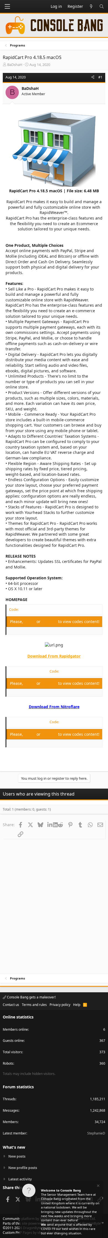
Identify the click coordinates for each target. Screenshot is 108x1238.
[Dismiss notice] (98, 1186)
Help (76, 1004)
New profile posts (22, 1167)
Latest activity (20, 1179)
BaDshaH (14, 64)
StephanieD (96, 1133)
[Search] (101, 6)
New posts (16, 1156)
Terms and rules (34, 1004)
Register (50, 621)
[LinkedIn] (50, 824)
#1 (100, 77)
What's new (14, 1147)
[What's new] (91, 6)
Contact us (11, 1004)
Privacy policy (60, 1004)
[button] (7, 6)
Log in (30, 621)
